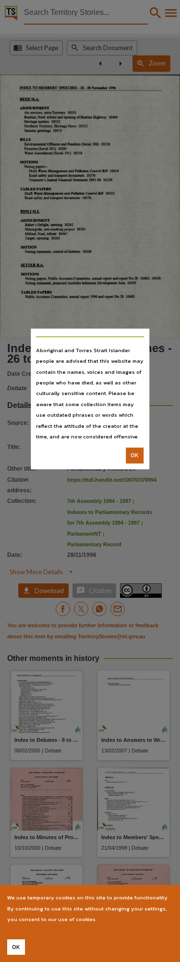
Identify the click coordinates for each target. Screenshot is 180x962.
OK (135, 455)
